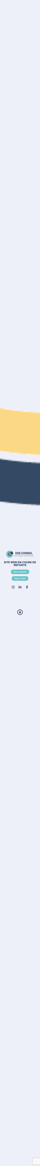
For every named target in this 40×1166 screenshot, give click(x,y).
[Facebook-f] (27, 587)
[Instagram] (13, 587)
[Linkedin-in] (20, 587)
